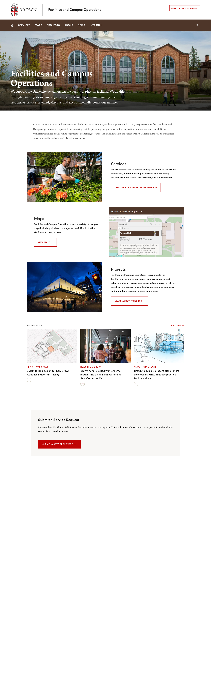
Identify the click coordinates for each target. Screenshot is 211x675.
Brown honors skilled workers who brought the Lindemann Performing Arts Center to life (100, 375)
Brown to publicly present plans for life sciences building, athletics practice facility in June (156, 375)
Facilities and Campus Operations (74, 9)
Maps (39, 219)
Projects (118, 269)
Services (118, 164)
